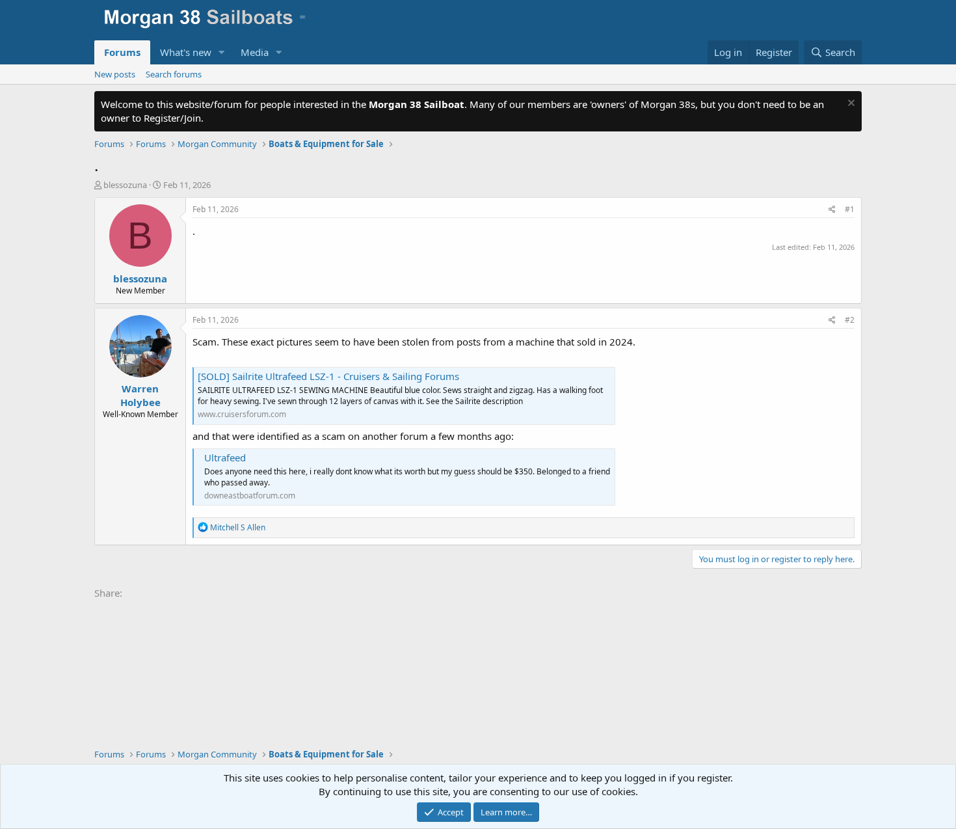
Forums (122, 52)
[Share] (832, 209)
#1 (850, 209)
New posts (114, 74)
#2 (850, 319)
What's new (185, 52)
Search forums (174, 74)
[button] (222, 52)
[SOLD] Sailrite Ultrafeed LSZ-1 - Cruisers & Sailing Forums (328, 376)
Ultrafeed (225, 457)
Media (255, 52)
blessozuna (125, 185)
